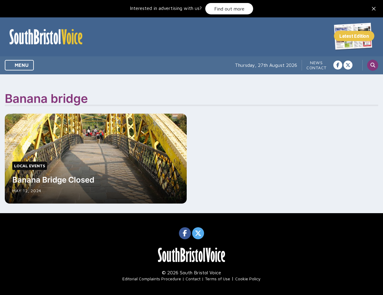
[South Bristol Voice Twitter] (348, 65)
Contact (316, 67)
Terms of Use (217, 278)
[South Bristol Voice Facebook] (337, 65)
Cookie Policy (248, 278)
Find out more (229, 8)
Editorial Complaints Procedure (151, 278)
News (316, 62)
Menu (21, 65)
